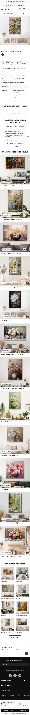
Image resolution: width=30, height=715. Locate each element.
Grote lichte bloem (6, 320)
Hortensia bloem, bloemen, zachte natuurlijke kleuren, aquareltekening (12, 422)
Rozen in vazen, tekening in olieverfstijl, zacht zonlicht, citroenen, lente (12, 287)
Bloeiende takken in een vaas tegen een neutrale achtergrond (12, 219)
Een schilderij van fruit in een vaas (10, 186)
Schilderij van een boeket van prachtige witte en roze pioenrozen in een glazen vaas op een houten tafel (12, 354)
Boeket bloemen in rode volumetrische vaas (12, 253)
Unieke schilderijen (7, 647)
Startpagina (5, 645)
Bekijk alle (15, 637)
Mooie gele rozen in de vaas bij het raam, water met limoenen (12, 523)
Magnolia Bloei (5, 489)
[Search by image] (23, 13)
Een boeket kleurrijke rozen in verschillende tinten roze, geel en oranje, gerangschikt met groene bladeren (12, 556)
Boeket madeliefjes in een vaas (9, 455)
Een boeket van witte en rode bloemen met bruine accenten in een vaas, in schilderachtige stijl (12, 388)
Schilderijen (14, 645)
